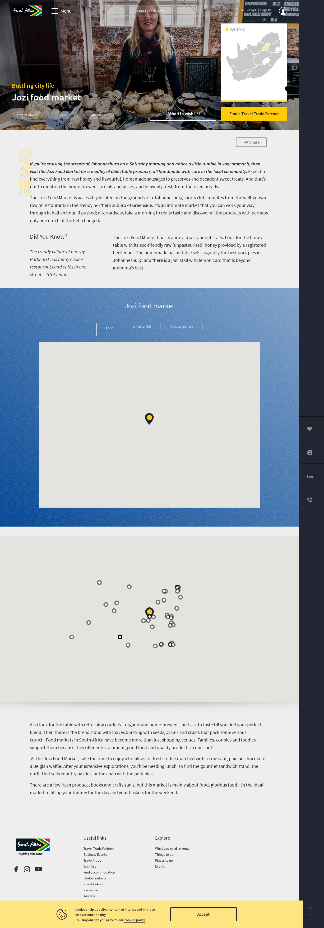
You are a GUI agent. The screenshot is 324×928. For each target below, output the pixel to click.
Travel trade (92, 860)
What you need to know (172, 848)
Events (160, 866)
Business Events (95, 854)
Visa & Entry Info (95, 884)
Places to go (164, 860)
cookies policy (135, 920)
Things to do (164, 854)
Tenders (89, 896)
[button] (149, 419)
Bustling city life (33, 85)
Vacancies (90, 890)
